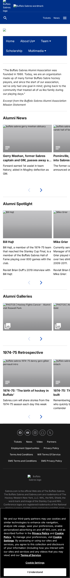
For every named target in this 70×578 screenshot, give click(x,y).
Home (10, 41)
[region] (35, 543)
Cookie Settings (35, 562)
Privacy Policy (40, 533)
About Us (26, 41)
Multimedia (36, 51)
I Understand (35, 572)
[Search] (5, 18)
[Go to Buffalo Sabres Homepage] (28, 6)
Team (45, 41)
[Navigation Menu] (65, 18)
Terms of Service (31, 555)
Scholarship (14, 51)
